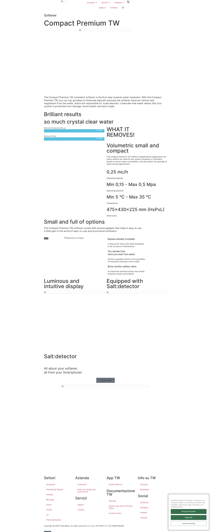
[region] (188, 512)
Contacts (114, 7)
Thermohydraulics (53, 520)
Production (82, 484)
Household (50, 484)
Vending (49, 494)
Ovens (48, 505)
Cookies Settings (188, 523)
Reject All (188, 517)
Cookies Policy (115, 513)
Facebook (144, 502)
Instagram (144, 507)
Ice (47, 515)
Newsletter (144, 489)
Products (118, 2)
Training (80, 510)
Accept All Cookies (189, 511)
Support (102, 7)
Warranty (112, 501)
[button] (128, 2)
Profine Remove (115, 484)
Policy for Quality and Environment (86, 490)
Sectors (105, 2)
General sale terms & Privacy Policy (121, 507)
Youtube (143, 518)
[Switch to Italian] (123, 7)
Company (91, 2)
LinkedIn (143, 512)
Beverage (50, 499)
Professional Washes (54, 489)
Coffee (49, 510)
